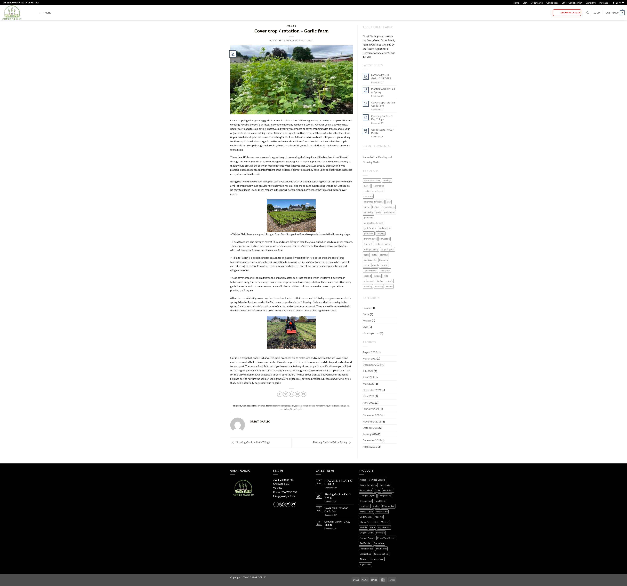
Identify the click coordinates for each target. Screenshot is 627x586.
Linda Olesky (366, 517)
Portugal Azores (367, 538)
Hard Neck (365, 506)
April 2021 (369, 402)
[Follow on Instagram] (617, 3)
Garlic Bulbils (552, 2)
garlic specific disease (325, 366)
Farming (291, 26)
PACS (389, 52)
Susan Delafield (381, 554)
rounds (375, 265)
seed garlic (385, 270)
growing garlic (370, 238)
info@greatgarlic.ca (284, 496)
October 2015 (371, 427)
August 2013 (370, 446)
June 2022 (368, 377)
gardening (368, 212)
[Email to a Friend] (291, 394)
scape (384, 265)
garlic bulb (368, 217)
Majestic (379, 517)
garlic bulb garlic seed (373, 223)
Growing (381, 233)
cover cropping (264, 181)
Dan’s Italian (385, 485)
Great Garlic (306, 40)
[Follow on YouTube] (623, 3)
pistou (374, 254)
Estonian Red (366, 490)
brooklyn (387, 180)
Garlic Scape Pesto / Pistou (382, 131)
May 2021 (368, 396)
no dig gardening (337, 405)
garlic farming (322, 405)
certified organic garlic (284, 405)
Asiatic (363, 479)
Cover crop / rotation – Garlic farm (384, 104)
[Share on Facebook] (279, 394)
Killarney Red (388, 506)
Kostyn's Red (382, 511)
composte (368, 196)
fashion (375, 207)
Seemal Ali (368, 156)
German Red (366, 501)
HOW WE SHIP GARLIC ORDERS (381, 77)
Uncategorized (371, 333)
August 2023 (370, 352)
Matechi (384, 522)
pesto (366, 254)
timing (380, 281)
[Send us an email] (620, 3)
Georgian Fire (384, 495)
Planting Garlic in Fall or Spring (330, 442)
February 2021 (371, 408)
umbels (389, 281)
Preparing (383, 260)
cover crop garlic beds (305, 405)
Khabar (376, 506)
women (389, 286)
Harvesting (384, 238)
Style (365, 326)
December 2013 (372, 440)
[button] (45, 13)
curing (366, 207)
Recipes (367, 320)
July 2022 (368, 371)
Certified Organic (377, 479)
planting (383, 254)
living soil (368, 244)
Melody (363, 527)
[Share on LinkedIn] (303, 394)
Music (372, 527)
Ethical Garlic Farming (572, 2)
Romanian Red (366, 548)
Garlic (366, 314)
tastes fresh (369, 281)
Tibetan (363, 559)
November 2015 (372, 421)
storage (377, 275)
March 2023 (370, 358)
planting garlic (370, 260)
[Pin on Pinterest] (297, 394)
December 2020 (372, 415)
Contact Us (591, 2)
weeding (379, 286)
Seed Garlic (381, 548)
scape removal (370, 270)
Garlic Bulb (388, 490)
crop (388, 201)
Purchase (603, 2)
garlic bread (389, 212)
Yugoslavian (365, 564)
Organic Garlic (366, 532)
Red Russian (365, 543)
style (386, 275)
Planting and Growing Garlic (377, 159)
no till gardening (371, 249)
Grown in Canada (571, 13)
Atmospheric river (372, 180)
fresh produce (388, 207)
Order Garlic (537, 2)
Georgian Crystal (368, 495)
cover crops (254, 157)
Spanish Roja (365, 554)
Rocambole (379, 543)
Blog (525, 2)
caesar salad (378, 185)
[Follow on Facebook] (614, 3)
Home (516, 2)
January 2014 (370, 434)
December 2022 (372, 364)
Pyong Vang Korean (386, 538)
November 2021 (372, 389)
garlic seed (369, 233)
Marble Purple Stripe (369, 522)
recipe (366, 265)
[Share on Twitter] (285, 394)
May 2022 (368, 383)
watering (368, 286)
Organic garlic (296, 409)
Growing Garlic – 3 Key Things (252, 442)
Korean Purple (366, 511)
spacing (367, 275)
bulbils (367, 185)
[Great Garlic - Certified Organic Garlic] (18, 12)
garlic (378, 212)
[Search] (587, 13)
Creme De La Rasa (368, 485)
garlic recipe (384, 228)
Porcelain (380, 532)
